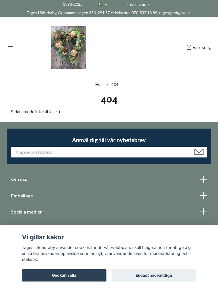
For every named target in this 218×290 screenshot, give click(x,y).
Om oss (19, 179)
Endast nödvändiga (154, 275)
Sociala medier (26, 211)
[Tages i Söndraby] (101, 47)
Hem (99, 84)
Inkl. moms (137, 4)
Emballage (22, 195)
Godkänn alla (64, 275)
